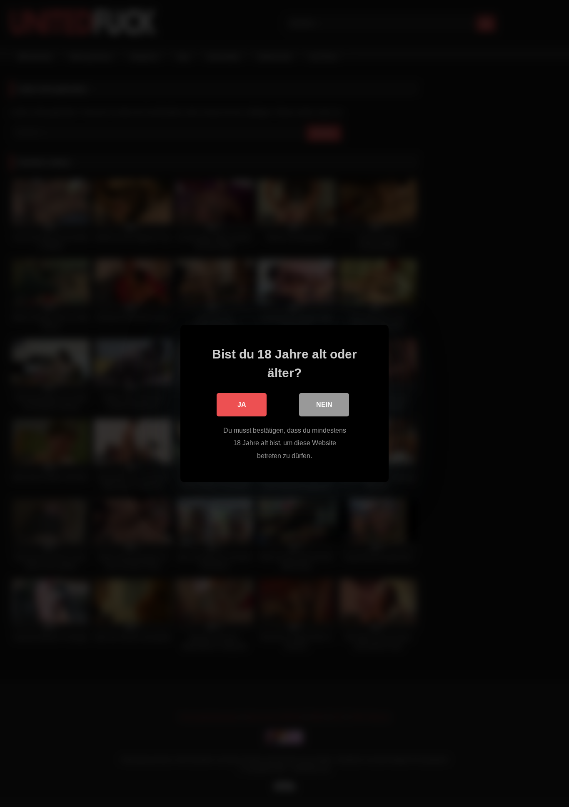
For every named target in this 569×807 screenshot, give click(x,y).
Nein (324, 404)
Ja (241, 404)
